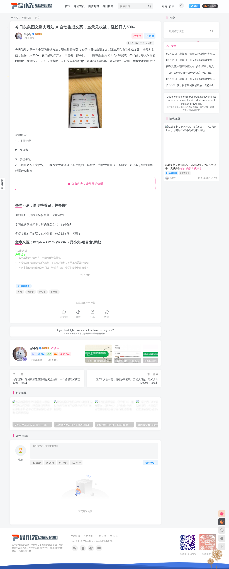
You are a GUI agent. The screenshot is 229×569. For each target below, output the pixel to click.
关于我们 (114, 536)
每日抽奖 (108, 6)
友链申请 (75, 536)
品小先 (27, 34)
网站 (91, 541)
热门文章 (171, 46)
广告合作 (101, 536)
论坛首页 (79, 6)
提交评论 (150, 462)
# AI (20, 291)
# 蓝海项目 (184, 173)
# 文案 (54, 291)
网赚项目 (27, 17)
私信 (151, 36)
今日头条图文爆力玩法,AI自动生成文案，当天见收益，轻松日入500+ (75, 27)
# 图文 (31, 291)
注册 (171, 6)
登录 (164, 6)
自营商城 (93, 6)
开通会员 (211, 6)
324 (43, 354)
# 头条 (42, 291)
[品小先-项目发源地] (35, 537)
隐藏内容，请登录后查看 (86, 184)
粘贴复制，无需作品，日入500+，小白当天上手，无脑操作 (190, 166)
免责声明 (88, 536)
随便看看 (2, 184)
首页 (67, 6)
